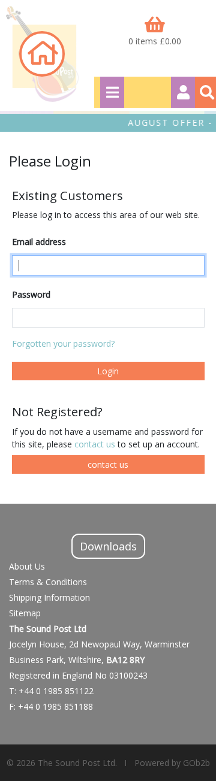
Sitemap (25, 613)
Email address (39, 241)
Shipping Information (49, 597)
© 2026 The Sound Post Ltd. (62, 762)
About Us (27, 566)
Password (31, 294)
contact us (96, 444)
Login (108, 371)
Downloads (108, 546)
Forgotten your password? (63, 343)
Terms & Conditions (48, 582)
